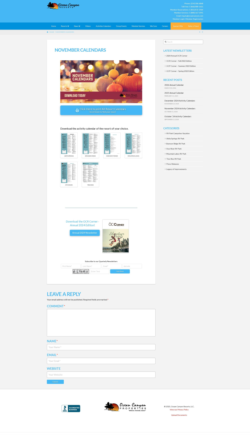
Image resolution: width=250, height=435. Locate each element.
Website (54, 368)
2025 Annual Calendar (174, 93)
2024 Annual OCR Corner (176, 56)
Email (52, 355)
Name (52, 341)
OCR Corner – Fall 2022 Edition (179, 61)
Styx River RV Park (174, 149)
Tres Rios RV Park (173, 159)
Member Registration (194, 19)
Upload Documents (179, 415)
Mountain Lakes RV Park (176, 154)
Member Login (178, 19)
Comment (56, 306)
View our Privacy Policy (179, 409)
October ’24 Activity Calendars (177, 116)
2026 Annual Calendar (174, 85)
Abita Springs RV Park (175, 138)
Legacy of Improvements (176, 169)
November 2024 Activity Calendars (179, 108)
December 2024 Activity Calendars (179, 100)
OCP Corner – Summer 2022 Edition (181, 66)
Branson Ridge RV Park (175, 144)
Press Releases (172, 164)
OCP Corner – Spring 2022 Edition (180, 71)
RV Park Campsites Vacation (178, 133)
